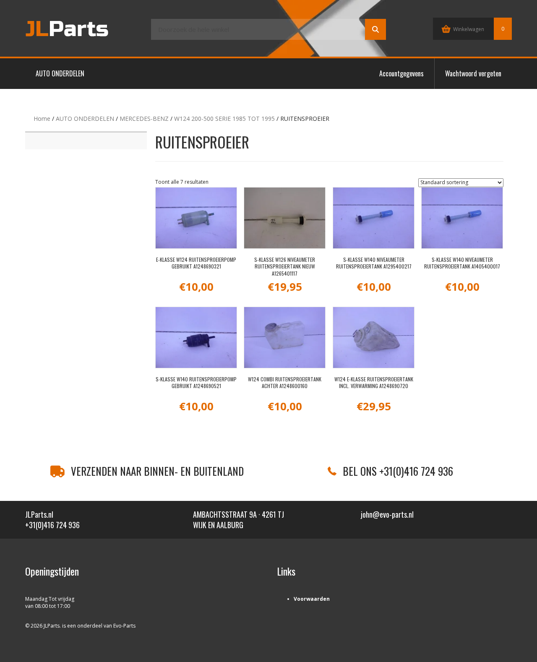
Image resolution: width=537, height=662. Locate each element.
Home (42, 118)
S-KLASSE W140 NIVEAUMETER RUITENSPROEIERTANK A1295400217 (374, 263)
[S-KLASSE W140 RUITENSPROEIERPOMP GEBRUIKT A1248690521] (196, 337)
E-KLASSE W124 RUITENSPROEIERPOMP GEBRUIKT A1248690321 (196, 263)
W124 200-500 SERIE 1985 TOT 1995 (224, 118)
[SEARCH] (375, 29)
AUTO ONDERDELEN (60, 73)
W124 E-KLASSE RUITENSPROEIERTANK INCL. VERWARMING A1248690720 (373, 382)
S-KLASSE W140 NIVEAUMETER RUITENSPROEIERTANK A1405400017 (462, 263)
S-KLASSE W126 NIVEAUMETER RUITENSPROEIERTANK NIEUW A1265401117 (284, 266)
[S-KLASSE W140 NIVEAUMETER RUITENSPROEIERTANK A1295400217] (373, 218)
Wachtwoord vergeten (473, 73)
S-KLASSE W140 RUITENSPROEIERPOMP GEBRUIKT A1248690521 (196, 382)
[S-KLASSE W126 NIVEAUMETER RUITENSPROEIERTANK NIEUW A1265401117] (285, 218)
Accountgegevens (401, 73)
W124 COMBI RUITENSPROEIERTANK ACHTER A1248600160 (284, 382)
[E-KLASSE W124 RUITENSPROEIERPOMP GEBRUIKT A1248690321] (196, 218)
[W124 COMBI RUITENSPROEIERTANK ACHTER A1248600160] (285, 337)
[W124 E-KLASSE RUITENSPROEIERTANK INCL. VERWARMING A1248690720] (373, 337)
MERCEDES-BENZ (144, 118)
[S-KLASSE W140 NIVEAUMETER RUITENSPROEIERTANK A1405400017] (462, 218)
